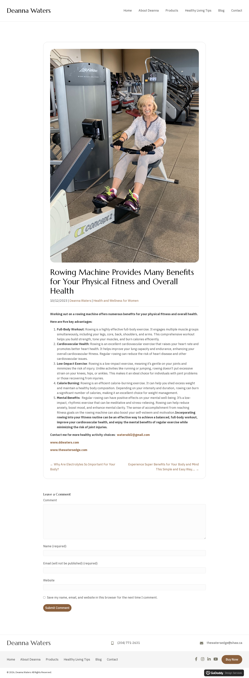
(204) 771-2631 (128, 643)
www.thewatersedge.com (69, 450)
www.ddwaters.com (65, 442)
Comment (50, 500)
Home (11, 659)
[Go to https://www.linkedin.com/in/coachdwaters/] (209, 659)
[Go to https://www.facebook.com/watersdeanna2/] (196, 659)
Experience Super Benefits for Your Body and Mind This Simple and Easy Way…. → (163, 466)
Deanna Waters (29, 10)
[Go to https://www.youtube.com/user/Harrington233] (215, 659)
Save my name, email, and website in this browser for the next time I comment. (102, 597)
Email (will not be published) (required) (70, 563)
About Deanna (30, 659)
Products (52, 659)
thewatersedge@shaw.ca (224, 643)
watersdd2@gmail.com (133, 435)
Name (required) (54, 546)
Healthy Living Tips (77, 659)
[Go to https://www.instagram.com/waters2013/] (202, 659)
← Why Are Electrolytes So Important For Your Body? (82, 466)
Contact (112, 659)
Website (49, 580)
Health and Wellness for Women (116, 301)
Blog (98, 659)
